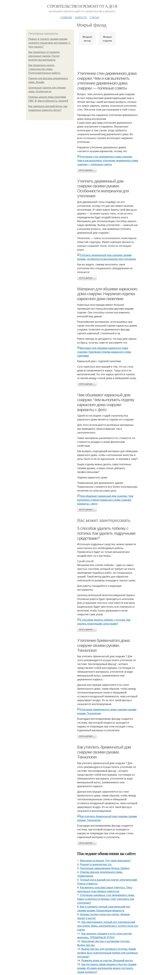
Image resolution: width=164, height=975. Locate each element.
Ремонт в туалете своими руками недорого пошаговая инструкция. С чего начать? (49, 43)
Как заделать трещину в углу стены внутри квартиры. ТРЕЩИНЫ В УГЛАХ (104, 935)
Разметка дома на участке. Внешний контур (107, 960)
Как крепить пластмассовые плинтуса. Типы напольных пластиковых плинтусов (104, 889)
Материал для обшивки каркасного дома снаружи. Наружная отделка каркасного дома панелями (107, 294)
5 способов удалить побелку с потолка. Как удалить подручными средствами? (106, 533)
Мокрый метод (87, 38)
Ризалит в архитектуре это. (96, 864)
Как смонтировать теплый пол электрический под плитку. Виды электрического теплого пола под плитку (107, 925)
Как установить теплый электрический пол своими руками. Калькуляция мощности (103, 908)
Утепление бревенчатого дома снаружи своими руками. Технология (103, 645)
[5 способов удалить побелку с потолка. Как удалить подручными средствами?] (107, 622)
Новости (81, 17)
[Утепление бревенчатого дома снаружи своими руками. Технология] (107, 711)
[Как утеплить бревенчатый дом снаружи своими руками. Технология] (107, 818)
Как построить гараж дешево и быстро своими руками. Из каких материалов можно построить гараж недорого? (106, 968)
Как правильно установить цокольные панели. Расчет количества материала (44, 56)
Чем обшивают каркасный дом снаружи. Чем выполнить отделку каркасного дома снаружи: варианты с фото (105, 402)
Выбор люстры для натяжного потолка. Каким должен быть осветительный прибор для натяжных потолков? (107, 952)
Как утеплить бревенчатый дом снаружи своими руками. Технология (104, 752)
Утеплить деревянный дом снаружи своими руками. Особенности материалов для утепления (103, 188)
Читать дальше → (87, 170)
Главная (66, 17)
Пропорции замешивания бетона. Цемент (105, 868)
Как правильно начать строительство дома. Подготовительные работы (44, 69)
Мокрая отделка (107, 38)
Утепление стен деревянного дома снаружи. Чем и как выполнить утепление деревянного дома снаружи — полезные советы (106, 80)
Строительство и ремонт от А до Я (82, 6)
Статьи (94, 17)
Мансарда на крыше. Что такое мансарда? (105, 860)
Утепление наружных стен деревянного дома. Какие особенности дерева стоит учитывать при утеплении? (106, 899)
